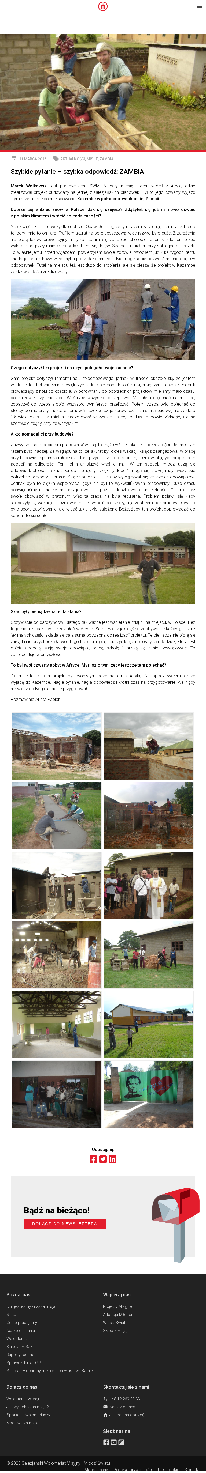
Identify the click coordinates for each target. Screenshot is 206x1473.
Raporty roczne (20, 1354)
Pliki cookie (168, 1469)
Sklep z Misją (115, 1330)
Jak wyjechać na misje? (27, 1406)
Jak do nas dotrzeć (123, 1414)
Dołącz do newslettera (64, 1224)
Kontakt (192, 1469)
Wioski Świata (115, 1322)
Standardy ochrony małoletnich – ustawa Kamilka (50, 1370)
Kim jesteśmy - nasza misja (30, 1306)
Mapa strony (96, 1469)
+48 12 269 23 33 (121, 1398)
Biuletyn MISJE (19, 1346)
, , (83, 159)
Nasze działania (20, 1330)
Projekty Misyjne (117, 1306)
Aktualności (72, 159)
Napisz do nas (119, 1406)
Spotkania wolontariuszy (28, 1414)
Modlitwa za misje (22, 1423)
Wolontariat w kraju (23, 1398)
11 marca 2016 (28, 159)
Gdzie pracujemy (21, 1322)
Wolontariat (16, 1338)
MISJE (92, 159)
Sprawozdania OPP (23, 1362)
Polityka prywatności (133, 1469)
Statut (11, 1314)
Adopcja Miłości (117, 1314)
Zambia (106, 159)
